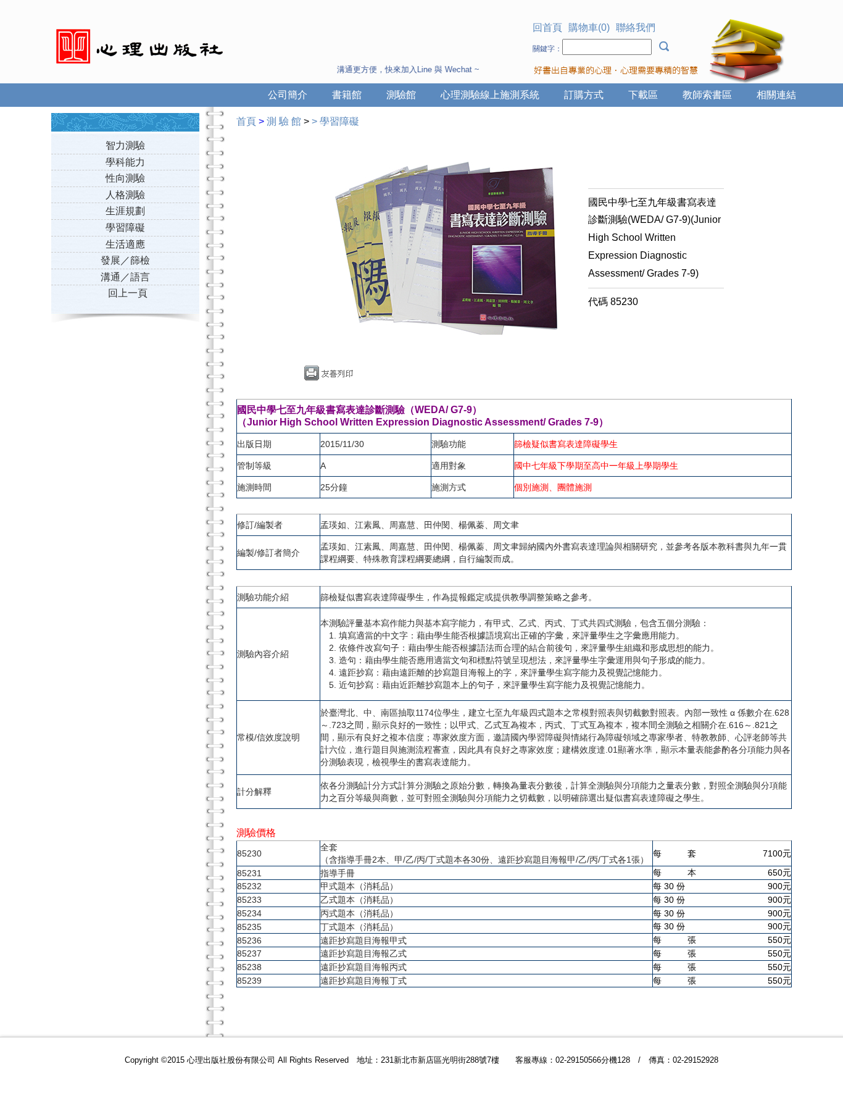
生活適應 (125, 244)
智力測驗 (125, 145)
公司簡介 (287, 95)
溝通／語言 (125, 277)
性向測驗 (125, 178)
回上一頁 (127, 293)
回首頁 (547, 27)
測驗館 (401, 95)
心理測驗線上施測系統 (490, 95)
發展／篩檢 (125, 260)
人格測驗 (125, 195)
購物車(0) (589, 27)
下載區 (643, 95)
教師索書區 (707, 95)
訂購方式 (584, 95)
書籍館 (347, 95)
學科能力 (125, 162)
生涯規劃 (125, 211)
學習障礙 (125, 227)
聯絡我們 (635, 27)
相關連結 (776, 95)
